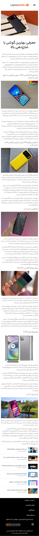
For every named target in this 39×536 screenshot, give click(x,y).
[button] (34, 5)
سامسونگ (24, 111)
